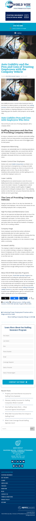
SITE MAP (3, 502)
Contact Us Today (17, 382)
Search (31, 428)
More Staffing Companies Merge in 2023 (21, 317)
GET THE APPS (4, 477)
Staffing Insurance (16, 302)
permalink (28, 304)
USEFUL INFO (4, 483)
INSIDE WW (4, 488)
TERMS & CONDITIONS (7, 497)
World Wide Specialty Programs (13, 76)
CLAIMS (3, 480)
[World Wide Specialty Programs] (18, 5)
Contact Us (4, 494)
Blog (2, 491)
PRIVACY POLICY (5, 499)
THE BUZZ (3, 486)
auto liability (6, 302)
